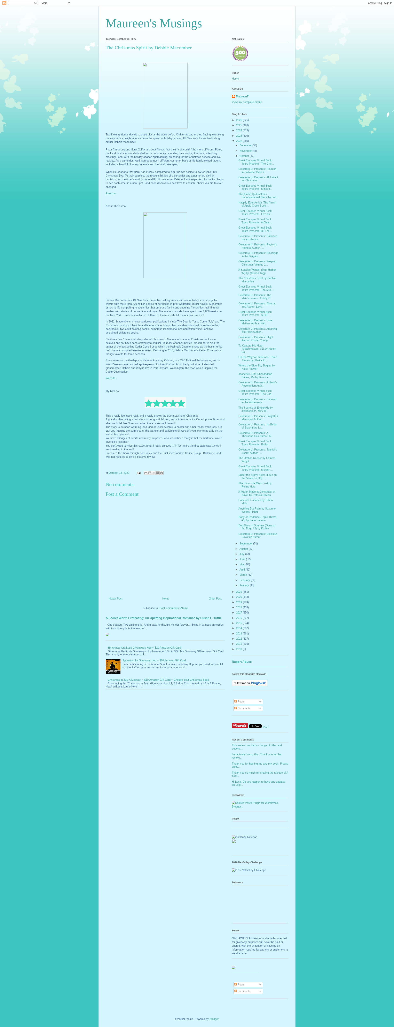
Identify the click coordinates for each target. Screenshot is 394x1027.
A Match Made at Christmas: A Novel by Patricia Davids (256, 493)
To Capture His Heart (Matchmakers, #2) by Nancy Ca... (257, 349)
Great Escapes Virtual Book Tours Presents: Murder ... (255, 468)
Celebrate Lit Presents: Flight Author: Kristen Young (255, 339)
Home (165, 598)
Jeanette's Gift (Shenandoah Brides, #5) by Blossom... (255, 375)
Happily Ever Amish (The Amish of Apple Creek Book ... (257, 204)
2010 (239, 649)
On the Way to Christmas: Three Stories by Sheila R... (257, 359)
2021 (239, 591)
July (242, 554)
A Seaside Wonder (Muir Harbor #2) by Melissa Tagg (257, 271)
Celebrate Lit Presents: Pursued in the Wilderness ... (257, 401)
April (242, 569)
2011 (239, 643)
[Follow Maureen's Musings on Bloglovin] (249, 685)
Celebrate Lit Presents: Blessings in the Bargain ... (258, 254)
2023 (239, 135)
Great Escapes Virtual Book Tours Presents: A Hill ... (255, 313)
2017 (239, 612)
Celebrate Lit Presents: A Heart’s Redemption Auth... (257, 384)
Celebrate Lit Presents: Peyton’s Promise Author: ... (257, 246)
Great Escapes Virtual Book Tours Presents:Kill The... (255, 229)
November (245, 150)
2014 (239, 628)
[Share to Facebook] (158, 473)
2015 (239, 623)
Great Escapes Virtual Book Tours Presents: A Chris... (255, 221)
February (245, 580)
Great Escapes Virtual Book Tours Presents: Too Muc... (256, 288)
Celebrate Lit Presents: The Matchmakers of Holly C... (255, 296)
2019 (239, 602)
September (246, 543)
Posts (241, 701)
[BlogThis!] (150, 473)
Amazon (111, 193)
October (244, 155)
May (242, 564)
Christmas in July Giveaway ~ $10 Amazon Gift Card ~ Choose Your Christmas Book (158, 679)
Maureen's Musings (154, 23)
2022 (239, 140)
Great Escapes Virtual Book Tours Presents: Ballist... (255, 443)
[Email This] (146, 473)
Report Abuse (242, 661)
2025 (239, 125)
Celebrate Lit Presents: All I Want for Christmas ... (258, 179)
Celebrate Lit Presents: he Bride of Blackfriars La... (257, 426)
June (242, 559)
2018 (239, 607)
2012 (239, 638)
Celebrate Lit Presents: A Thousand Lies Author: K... (255, 434)
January (244, 585)
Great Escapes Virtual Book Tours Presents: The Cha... (256, 392)
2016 (239, 617)
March (243, 574)
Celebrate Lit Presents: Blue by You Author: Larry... (257, 305)
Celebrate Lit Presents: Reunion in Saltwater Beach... (257, 170)
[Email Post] (138, 472)
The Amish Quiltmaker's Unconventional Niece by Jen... (258, 196)
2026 (239, 120)
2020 (239, 596)
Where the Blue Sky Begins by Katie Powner (256, 367)
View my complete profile (247, 102)
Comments (244, 708)
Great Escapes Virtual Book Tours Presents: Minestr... (255, 187)
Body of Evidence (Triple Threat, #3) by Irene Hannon (257, 518)
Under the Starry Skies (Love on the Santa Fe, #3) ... (257, 476)
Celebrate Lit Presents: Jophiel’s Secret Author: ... (257, 451)
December (245, 145)
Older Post (215, 598)
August (244, 548)
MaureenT (242, 96)
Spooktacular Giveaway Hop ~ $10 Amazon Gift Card (154, 660)
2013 (239, 633)
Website (111, 378)
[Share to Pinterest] (161, 473)
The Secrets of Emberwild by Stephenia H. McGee (255, 409)
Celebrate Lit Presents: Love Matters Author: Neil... (255, 322)
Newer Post (116, 598)
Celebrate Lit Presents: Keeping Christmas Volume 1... (257, 263)
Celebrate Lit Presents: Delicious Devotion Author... (257, 535)
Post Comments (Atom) (173, 608)
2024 (239, 130)
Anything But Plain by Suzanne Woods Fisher (257, 510)
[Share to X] (154, 473)
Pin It (266, 727)
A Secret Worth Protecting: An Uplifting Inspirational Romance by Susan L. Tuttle (164, 618)
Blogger (214, 1018)
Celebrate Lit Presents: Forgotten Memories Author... (258, 418)
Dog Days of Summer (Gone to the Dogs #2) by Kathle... (256, 527)
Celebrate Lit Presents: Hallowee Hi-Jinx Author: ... (257, 238)
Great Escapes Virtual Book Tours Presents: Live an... (255, 212)
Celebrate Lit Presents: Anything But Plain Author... (257, 330)
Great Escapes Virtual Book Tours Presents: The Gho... (256, 162)
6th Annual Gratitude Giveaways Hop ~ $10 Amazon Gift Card (144, 647)
